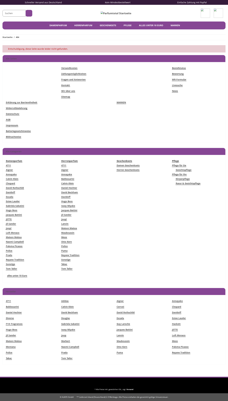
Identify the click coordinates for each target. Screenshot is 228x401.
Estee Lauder (13, 201)
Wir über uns (68, 90)
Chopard (10, 183)
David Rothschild (15, 187)
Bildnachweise (13, 136)
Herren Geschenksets (128, 169)
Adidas (65, 300)
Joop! (8, 228)
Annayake (11, 174)
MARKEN (175, 25)
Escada (9, 196)
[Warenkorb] (219, 13)
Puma (64, 250)
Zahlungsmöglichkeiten (73, 73)
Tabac (64, 264)
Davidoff (10, 192)
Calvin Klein (12, 178)
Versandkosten (69, 68)
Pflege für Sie (179, 165)
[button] (205, 13)
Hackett (176, 323)
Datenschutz (12, 113)
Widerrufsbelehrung (16, 108)
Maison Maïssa (14, 237)
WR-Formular (179, 79)
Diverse (10, 318)
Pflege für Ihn (179, 174)
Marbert (65, 341)
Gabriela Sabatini (15, 205)
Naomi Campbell (15, 241)
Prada (9, 255)
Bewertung (178, 73)
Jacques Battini (14, 214)
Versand (129, 389)
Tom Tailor (11, 268)
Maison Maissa (69, 228)
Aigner (9, 169)
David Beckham (69, 192)
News (175, 90)
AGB (8, 119)
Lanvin (64, 223)
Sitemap (65, 96)
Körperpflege (183, 178)
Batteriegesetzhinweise (18, 131)
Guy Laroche (123, 323)
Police (9, 250)
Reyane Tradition (15, 259)
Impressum (12, 125)
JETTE (9, 219)
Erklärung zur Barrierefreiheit (21, 102)
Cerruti (120, 306)
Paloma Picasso (14, 246)
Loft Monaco (12, 232)
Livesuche (177, 85)
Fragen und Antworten (73, 79)
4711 (8, 165)
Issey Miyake (68, 205)
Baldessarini (67, 178)
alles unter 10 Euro (17, 275)
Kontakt (65, 85)
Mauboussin (67, 232)
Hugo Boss (11, 210)
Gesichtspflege (183, 169)
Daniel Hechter (69, 187)
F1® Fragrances (14, 323)
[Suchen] (29, 13)
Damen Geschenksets (128, 165)
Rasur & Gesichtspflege (188, 183)
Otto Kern (66, 241)
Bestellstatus (179, 68)
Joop (63, 335)
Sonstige (10, 264)
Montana (11, 346)
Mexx (64, 237)
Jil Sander (11, 223)
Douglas (65, 318)
